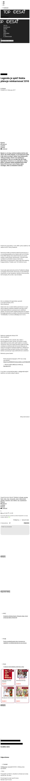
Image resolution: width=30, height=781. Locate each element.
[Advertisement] (15, 58)
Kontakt (5, 764)
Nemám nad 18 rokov (6, 779)
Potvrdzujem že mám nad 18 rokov (10, 778)
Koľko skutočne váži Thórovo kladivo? (10, 740)
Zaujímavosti (6, 27)
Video (4, 32)
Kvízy (4, 35)
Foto (4, 30)
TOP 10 (5, 25)
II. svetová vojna (7, 36)
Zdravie (5, 28)
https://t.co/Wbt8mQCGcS (10, 362)
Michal (4, 88)
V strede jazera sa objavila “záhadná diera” (12, 744)
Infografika (6, 33)
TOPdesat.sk (4, 767)
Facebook (5, 7)
